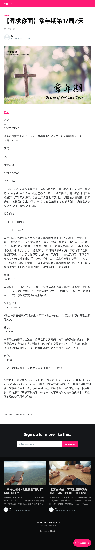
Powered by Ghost (47, 531)
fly (12, 36)
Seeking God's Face (43, 522)
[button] (89, 3)
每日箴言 (52, 525)
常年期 (6, 16)
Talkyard (29, 414)
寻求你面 (43, 525)
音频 (6, 112)
